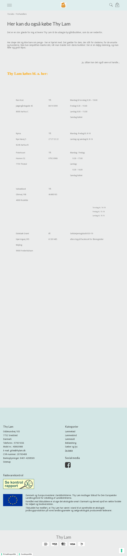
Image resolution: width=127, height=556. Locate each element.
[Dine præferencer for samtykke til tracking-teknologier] (122, 551)
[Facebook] (68, 466)
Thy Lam (63, 537)
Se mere (69, 450)
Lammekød (70, 431)
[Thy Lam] (63, 5)
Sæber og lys (71, 446)
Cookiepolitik (26, 554)
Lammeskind (71, 435)
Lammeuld (70, 439)
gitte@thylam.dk (18, 450)
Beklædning (70, 443)
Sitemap (7, 462)
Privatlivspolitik (9, 554)
